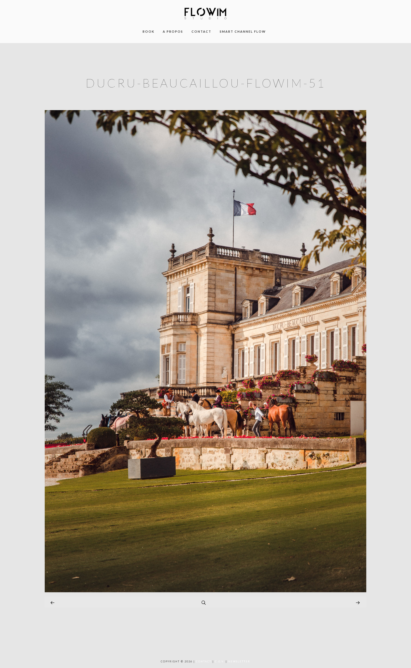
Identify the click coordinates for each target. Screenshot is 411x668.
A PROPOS (173, 31)
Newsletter (239, 661)
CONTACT (201, 31)
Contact (203, 661)
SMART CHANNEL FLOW (243, 31)
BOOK (148, 31)
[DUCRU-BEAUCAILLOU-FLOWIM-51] (205, 590)
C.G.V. (220, 661)
